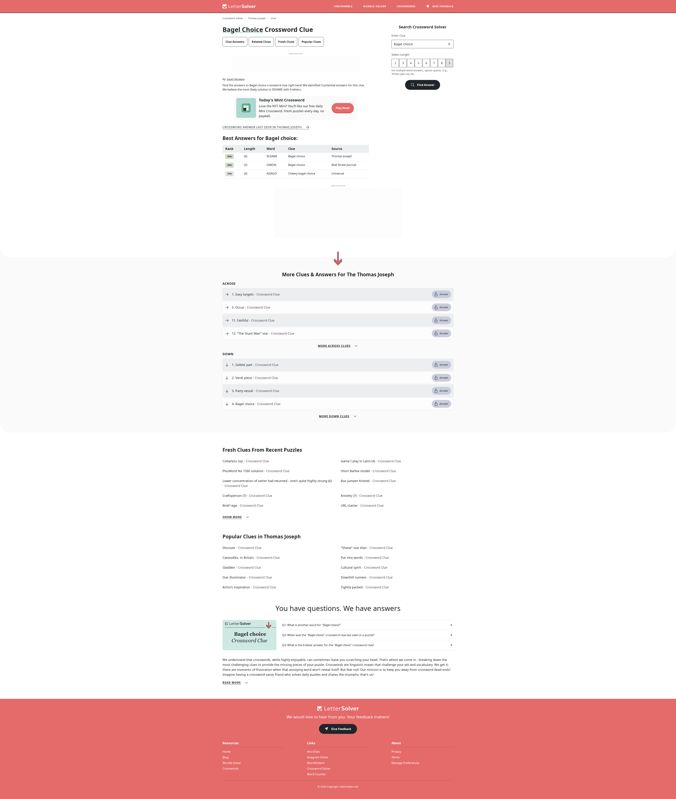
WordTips (313, 752)
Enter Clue (398, 36)
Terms (396, 757)
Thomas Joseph (257, 18)
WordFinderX (315, 763)
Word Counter (316, 774)
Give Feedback (341, 729)
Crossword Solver (233, 18)
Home (227, 752)
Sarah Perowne (236, 79)
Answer (444, 294)
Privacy (396, 752)
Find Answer (425, 85)
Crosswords (406, 6)
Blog (226, 757)
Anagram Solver (317, 757)
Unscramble (343, 6)
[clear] (449, 44)
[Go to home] (338, 708)
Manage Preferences (405, 763)
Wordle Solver (374, 6)
